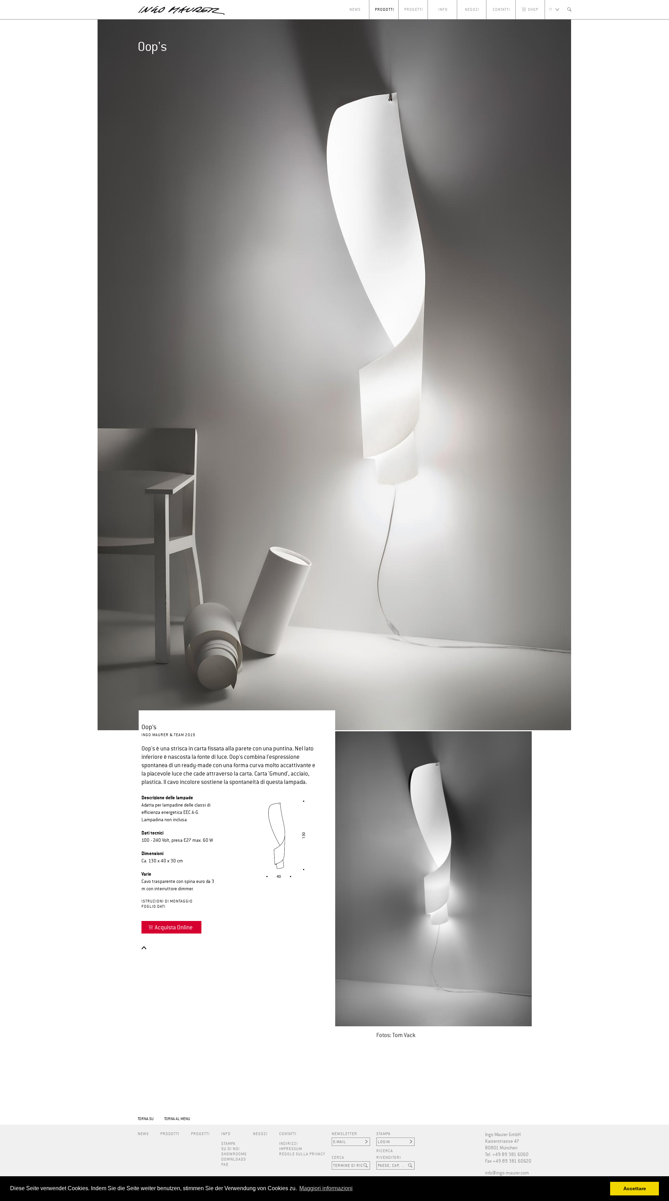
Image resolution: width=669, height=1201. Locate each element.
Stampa (228, 1143)
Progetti (413, 9)
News (355, 9)
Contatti (501, 9)
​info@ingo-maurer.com (507, 1173)
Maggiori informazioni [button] (326, 1188)
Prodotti (384, 9)
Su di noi (230, 1149)
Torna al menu (177, 1119)
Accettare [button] (634, 1188)
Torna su (146, 1119)
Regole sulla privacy (302, 1154)
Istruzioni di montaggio (167, 901)
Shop (533, 9)
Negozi (472, 9)
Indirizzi (288, 1143)
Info (443, 9)
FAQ (225, 1164)
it (550, 9)
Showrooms (234, 1154)
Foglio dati (153, 906)
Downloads (233, 1159)
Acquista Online (174, 927)
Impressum (290, 1149)
